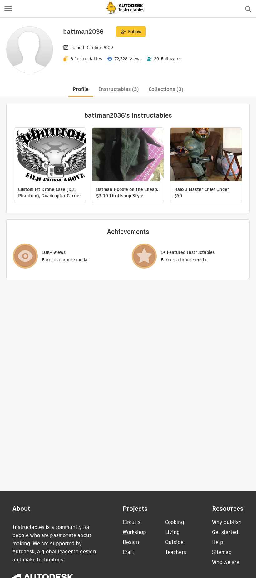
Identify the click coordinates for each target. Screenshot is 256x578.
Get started (225, 532)
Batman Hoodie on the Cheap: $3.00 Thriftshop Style (127, 192)
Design (131, 542)
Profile (81, 89)
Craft (128, 552)
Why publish (227, 522)
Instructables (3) (119, 89)
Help (217, 542)
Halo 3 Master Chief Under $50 (201, 192)
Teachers (175, 552)
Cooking (174, 522)
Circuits (131, 522)
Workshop (134, 532)
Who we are (225, 562)
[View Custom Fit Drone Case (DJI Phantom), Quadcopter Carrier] (50, 155)
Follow (134, 31)
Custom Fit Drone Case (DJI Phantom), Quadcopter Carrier (49, 192)
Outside (174, 542)
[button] (8, 9)
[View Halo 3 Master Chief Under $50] (206, 155)
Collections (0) (166, 89)
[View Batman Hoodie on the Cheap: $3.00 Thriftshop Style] (128, 155)
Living (172, 532)
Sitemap (222, 552)
